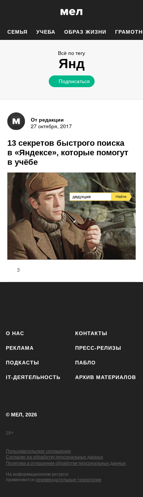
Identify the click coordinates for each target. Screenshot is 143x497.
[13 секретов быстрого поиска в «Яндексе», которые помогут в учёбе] (71, 217)
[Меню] (132, 12)
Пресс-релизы (98, 348)
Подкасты (22, 363)
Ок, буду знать (48, 130)
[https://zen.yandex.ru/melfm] (33, 304)
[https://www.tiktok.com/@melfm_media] (72, 304)
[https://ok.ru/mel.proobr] (110, 304)
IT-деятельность (33, 377)
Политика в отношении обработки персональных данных (66, 463)
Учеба (45, 32)
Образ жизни (85, 32)
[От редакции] (16, 121)
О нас (15, 333)
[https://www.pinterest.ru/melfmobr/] (91, 304)
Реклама (20, 348)
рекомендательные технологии (68, 479)
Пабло (85, 363)
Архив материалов (105, 377)
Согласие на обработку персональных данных (54, 457)
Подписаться (74, 81)
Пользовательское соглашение (38, 451)
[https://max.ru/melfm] (129, 304)
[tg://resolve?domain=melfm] (14, 304)
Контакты (91, 333)
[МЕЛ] (71, 12)
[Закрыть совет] (115, 94)
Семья (17, 32)
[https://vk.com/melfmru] (52, 304)
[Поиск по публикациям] (11, 12)
